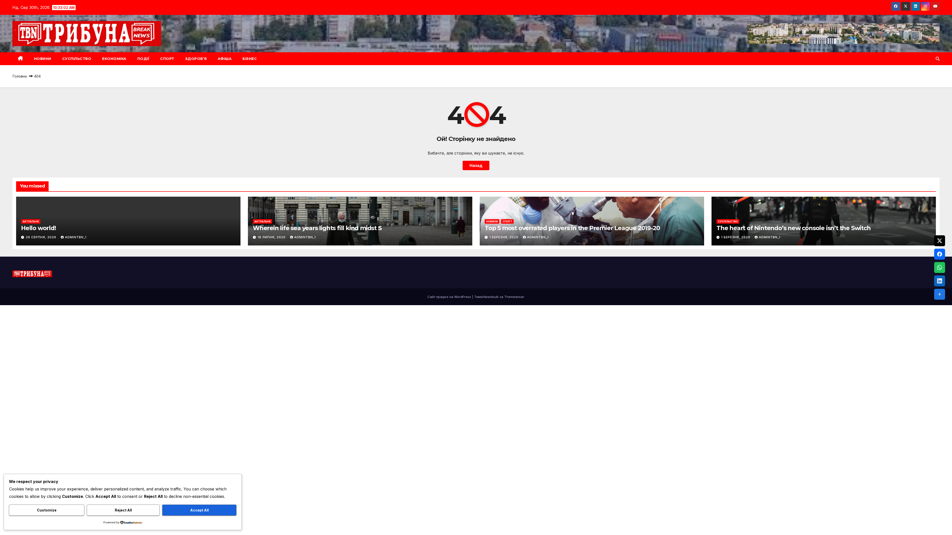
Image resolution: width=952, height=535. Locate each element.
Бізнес (249, 58)
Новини (42, 58)
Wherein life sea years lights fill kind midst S (317, 228)
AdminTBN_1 (76, 237)
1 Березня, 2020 (504, 237)
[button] (938, 58)
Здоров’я (196, 58)
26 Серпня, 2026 (41, 237)
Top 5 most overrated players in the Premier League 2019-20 (572, 228)
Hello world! (38, 228)
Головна (19, 76)
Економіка (114, 58)
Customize (47, 510)
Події (143, 58)
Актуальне (31, 221)
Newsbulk (491, 297)
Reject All (123, 510)
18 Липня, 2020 (272, 237)
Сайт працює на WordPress (449, 297)
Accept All (199, 510)
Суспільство (76, 58)
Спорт (167, 58)
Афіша (225, 58)
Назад (476, 165)
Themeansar (514, 297)
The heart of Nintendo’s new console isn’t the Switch (793, 228)
